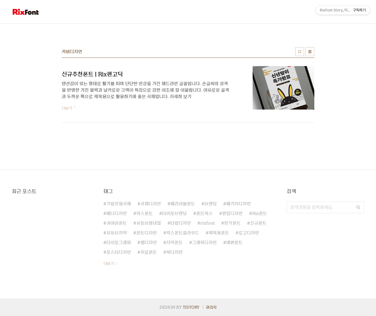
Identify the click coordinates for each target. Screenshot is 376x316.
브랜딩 (210, 204)
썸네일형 (299, 51)
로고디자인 (249, 233)
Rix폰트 (259, 213)
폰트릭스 (204, 213)
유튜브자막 (116, 233)
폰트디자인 (146, 233)
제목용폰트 (219, 233)
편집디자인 (232, 213)
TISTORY (191, 307)
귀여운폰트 (116, 223)
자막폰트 (174, 243)
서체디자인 (150, 204)
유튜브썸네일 (148, 223)
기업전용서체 (118, 204)
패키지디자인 (238, 204)
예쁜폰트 (234, 243)
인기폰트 (232, 223)
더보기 (108, 263)
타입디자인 (180, 223)
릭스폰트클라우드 (182, 233)
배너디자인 (116, 213)
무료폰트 (148, 252)
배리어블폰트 (182, 204)
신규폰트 (258, 223)
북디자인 (174, 252)
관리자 (211, 307)
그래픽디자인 (204, 243)
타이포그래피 (118, 243)
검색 (358, 207)
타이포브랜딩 (174, 213)
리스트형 (310, 51)
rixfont (207, 223)
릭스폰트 (144, 213)
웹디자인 (148, 243)
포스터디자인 (118, 252)
